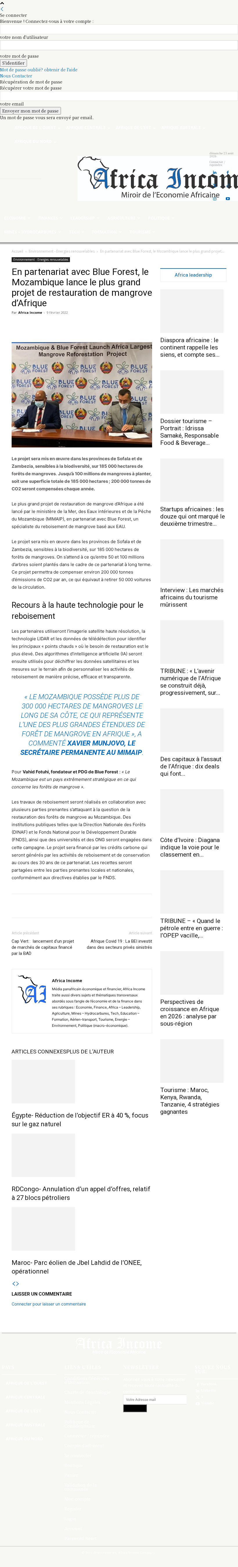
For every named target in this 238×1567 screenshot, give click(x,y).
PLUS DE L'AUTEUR (90, 1051)
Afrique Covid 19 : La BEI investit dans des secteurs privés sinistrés (119, 944)
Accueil (17, 251)
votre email (12, 104)
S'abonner (135, 1408)
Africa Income (30, 312)
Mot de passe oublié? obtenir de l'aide (38, 69)
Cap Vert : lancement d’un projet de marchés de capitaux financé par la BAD (43, 947)
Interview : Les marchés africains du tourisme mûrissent (191, 597)
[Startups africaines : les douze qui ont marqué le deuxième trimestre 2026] (193, 480)
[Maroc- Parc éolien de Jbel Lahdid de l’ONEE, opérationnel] (82, 1229)
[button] (96, 179)
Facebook (209, 1384)
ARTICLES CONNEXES (39, 1051)
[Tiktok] (228, 186)
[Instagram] (215, 199)
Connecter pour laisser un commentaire (49, 1303)
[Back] (2, 9)
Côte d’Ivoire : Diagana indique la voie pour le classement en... (190, 847)
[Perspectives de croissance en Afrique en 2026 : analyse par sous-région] (193, 973)
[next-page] (18, 1283)
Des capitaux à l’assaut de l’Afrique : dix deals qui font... (190, 766)
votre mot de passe (19, 56)
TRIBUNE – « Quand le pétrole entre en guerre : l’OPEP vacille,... (191, 928)
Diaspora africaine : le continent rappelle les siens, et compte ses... (190, 347)
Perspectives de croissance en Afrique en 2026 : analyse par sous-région (189, 1012)
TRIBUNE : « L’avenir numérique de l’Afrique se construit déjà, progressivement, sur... (190, 682)
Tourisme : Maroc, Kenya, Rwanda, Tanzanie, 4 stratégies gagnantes (189, 1101)
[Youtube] (228, 199)
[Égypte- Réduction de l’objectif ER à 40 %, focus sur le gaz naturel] (82, 1081)
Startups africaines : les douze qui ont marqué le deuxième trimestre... (192, 516)
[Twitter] (215, 186)
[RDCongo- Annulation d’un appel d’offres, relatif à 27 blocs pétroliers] (82, 1155)
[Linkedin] (215, 173)
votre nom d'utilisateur (24, 37)
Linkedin (208, 1390)
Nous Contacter (16, 76)
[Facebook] (228, 173)
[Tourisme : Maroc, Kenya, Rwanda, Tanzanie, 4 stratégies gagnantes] (193, 1061)
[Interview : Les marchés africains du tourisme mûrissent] (193, 561)
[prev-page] (14, 1283)
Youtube (207, 1403)
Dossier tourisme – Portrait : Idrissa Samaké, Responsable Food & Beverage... (189, 432)
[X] (198, 1397)
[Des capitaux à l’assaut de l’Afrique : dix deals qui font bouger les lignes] (193, 730)
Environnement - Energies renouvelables (62, 251)
